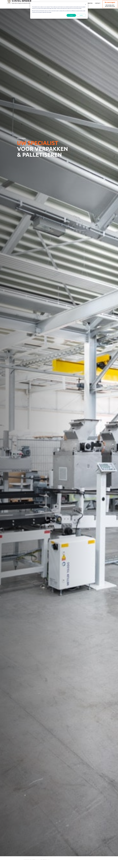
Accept (71, 15)
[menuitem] (97, 3)
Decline (81, 15)
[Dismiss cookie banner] (85, 4)
